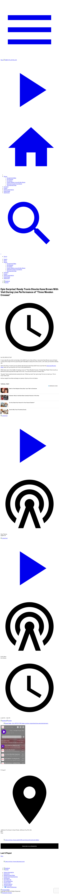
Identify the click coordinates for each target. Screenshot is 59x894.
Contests (6, 186)
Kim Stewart (10, 179)
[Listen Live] (29, 445)
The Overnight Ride (11, 185)
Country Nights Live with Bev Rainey (16, 182)
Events (5, 188)
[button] (29, 390)
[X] (6, 282)
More (2, 856)
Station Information (9, 189)
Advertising (7, 192)
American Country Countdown (14, 183)
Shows (5, 176)
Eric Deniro (9, 181)
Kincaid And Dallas (11, 178)
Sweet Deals (7, 191)
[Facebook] (7, 281)
